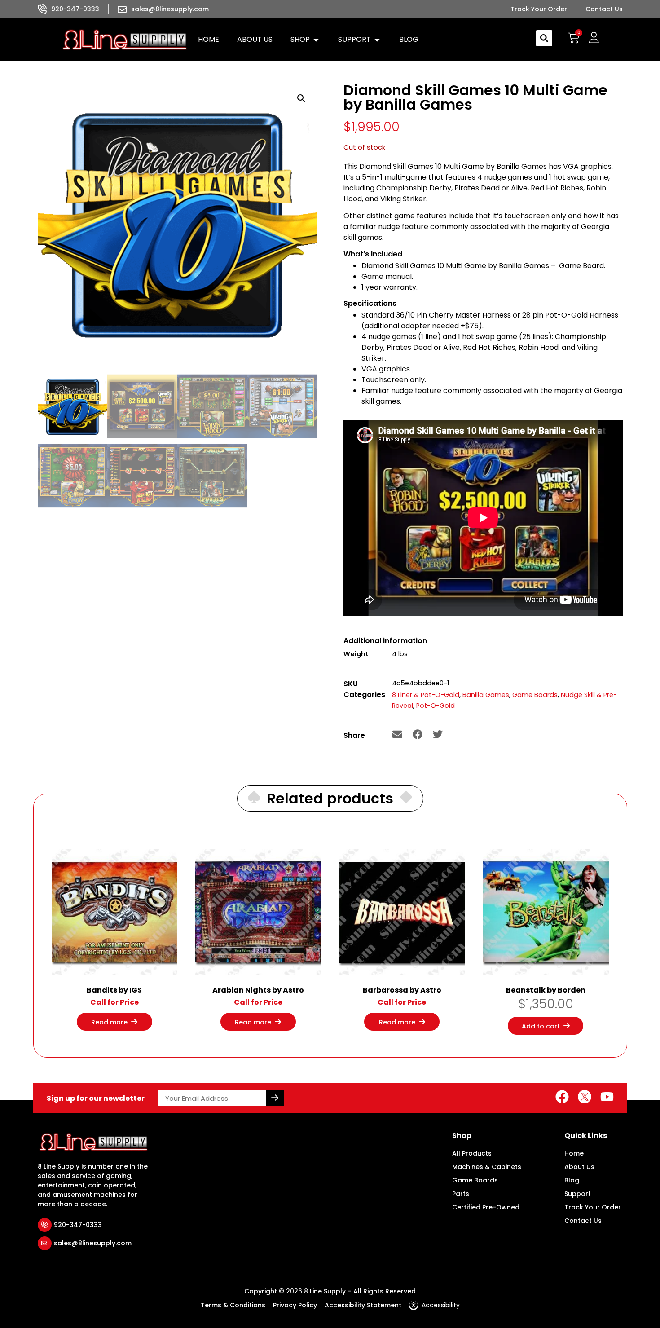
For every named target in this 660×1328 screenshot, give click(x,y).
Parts (460, 1193)
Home (574, 1153)
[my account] (593, 38)
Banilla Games (485, 694)
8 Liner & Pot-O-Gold (425, 694)
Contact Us (583, 1220)
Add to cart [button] (541, 1026)
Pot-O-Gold (435, 705)
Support (577, 1193)
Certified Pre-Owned (485, 1207)
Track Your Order (592, 1207)
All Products (472, 1153)
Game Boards (535, 694)
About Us (579, 1166)
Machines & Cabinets (486, 1166)
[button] (305, 39)
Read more (109, 1022)
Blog (571, 1180)
